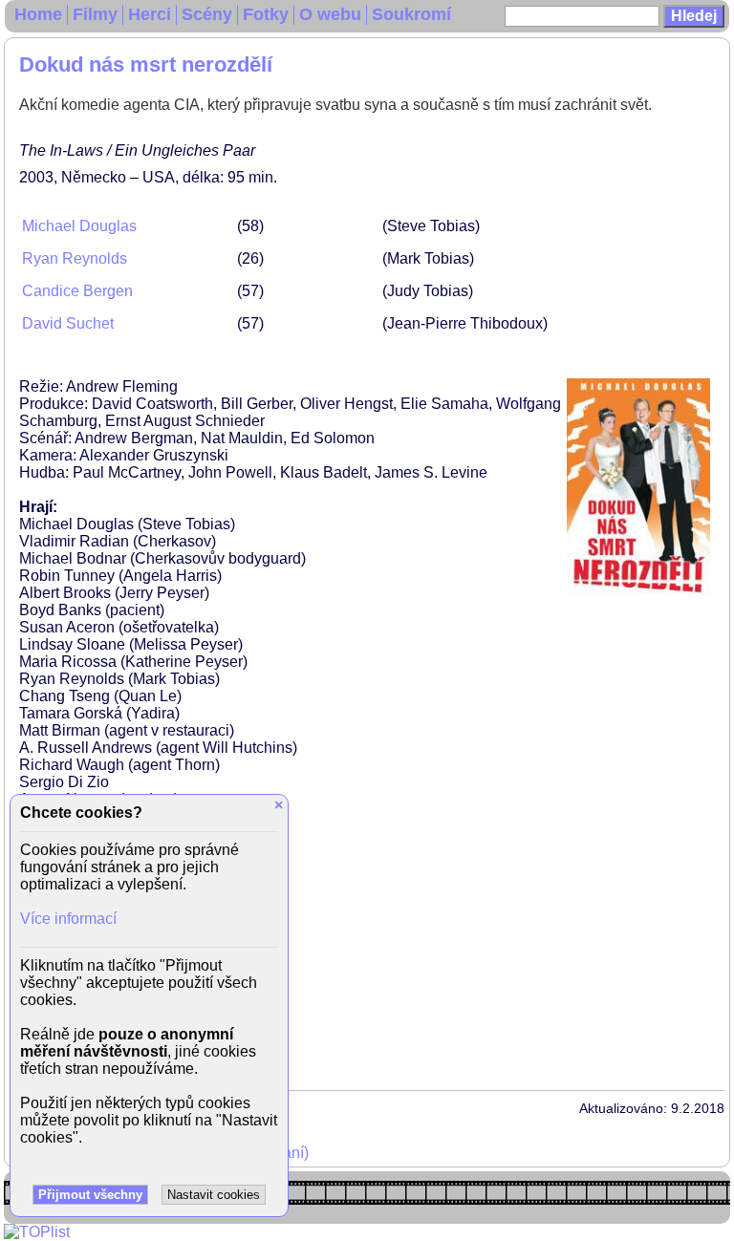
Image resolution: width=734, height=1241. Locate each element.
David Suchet (68, 323)
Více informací (68, 918)
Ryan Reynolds (74, 258)
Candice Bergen (77, 291)
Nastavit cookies (213, 1195)
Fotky (266, 14)
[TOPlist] (37, 1232)
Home (38, 14)
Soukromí (411, 14)
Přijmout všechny (90, 1195)
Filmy (95, 14)
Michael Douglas (79, 226)
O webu (330, 14)
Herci (149, 14)
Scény (207, 14)
